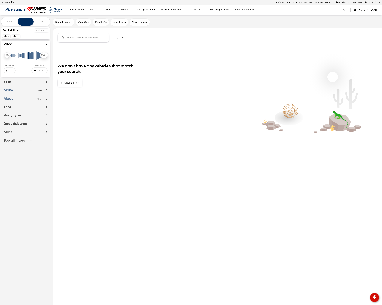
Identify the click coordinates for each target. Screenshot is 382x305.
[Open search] (344, 10)
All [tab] (25, 21)
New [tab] (9, 21)
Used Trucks (119, 22)
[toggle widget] (374, 297)
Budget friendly (63, 22)
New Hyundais (139, 22)
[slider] (7, 55)
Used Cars (83, 22)
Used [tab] (41, 21)
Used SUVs (101, 22)
